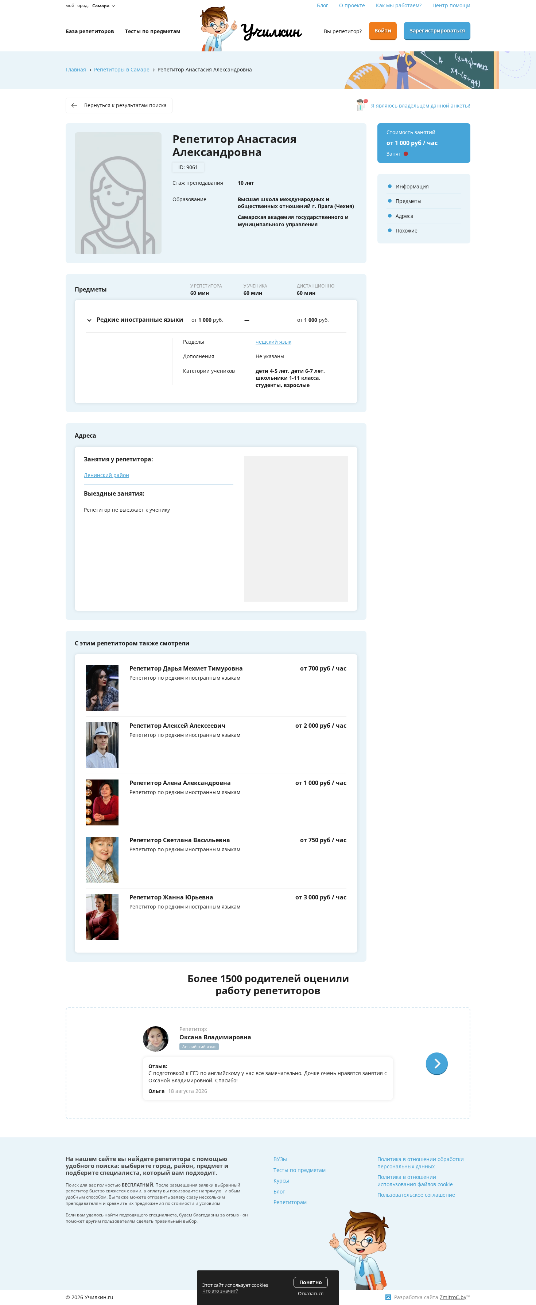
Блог (322, 5)
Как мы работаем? (399, 5)
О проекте (352, 5)
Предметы (409, 201)
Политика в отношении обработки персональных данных (420, 1163)
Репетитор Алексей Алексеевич (177, 726)
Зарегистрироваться (437, 30)
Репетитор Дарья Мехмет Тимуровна (186, 668)
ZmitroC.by (453, 1297)
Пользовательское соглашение (416, 1194)
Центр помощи (451, 5)
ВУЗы (280, 1159)
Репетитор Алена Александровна (180, 783)
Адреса (404, 215)
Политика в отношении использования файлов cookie (415, 1180)
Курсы (281, 1180)
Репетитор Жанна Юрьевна (171, 897)
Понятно (310, 1282)
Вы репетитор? (343, 31)
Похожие (406, 230)
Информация (412, 186)
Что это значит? (220, 1291)
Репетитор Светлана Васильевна (179, 840)
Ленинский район (106, 475)
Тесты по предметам (299, 1170)
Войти (382, 30)
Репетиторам (290, 1202)
